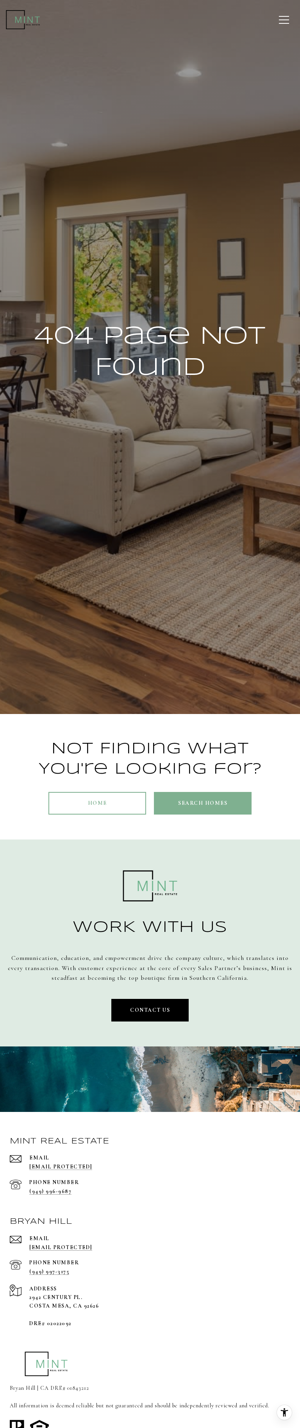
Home (97, 803)
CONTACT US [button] (150, 1010)
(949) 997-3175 (49, 1271)
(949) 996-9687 (50, 1191)
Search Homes (202, 803)
